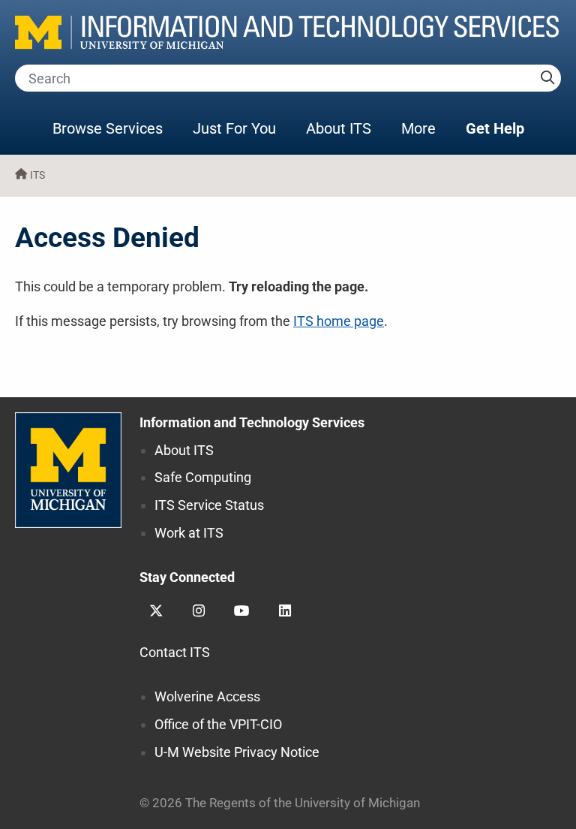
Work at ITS (189, 533)
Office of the (218, 724)
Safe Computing (202, 477)
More (426, 128)
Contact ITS (175, 652)
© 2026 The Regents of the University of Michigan (280, 803)
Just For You (234, 128)
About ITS (338, 128)
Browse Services (107, 128)
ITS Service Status (209, 505)
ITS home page (338, 321)
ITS (37, 175)
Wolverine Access (207, 696)
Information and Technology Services (252, 422)
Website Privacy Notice (237, 752)
